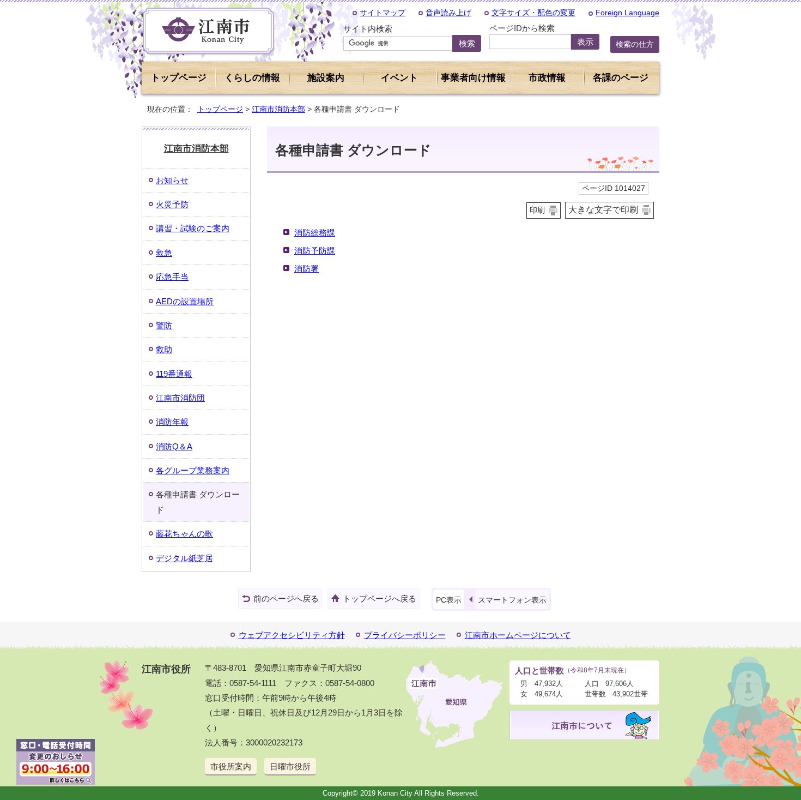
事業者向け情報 (473, 78)
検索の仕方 (635, 44)
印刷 (537, 210)
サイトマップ (382, 12)
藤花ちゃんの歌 (184, 533)
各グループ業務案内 (192, 470)
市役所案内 (230, 766)
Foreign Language (627, 12)
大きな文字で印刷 (603, 209)
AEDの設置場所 (185, 301)
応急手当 (172, 276)
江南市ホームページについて (518, 635)
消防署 (306, 268)
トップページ (179, 78)
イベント (399, 78)
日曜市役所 (290, 766)
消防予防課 (314, 250)
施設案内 (325, 78)
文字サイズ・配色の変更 (533, 12)
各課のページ (620, 78)
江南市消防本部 (278, 109)
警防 (164, 325)
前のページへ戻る (286, 598)
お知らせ (172, 180)
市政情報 (547, 78)
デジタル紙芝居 (184, 558)
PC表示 (449, 600)
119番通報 (174, 373)
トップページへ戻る (379, 598)
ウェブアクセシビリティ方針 (292, 635)
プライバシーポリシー (405, 635)
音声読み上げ (448, 12)
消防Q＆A (174, 446)
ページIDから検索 (522, 28)
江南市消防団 (180, 397)
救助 (164, 349)
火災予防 (172, 204)
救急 (164, 252)
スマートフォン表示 (512, 600)
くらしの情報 (252, 78)
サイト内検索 (367, 28)
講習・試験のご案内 (192, 228)
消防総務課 (314, 232)
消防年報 (172, 421)
